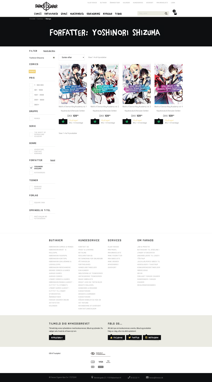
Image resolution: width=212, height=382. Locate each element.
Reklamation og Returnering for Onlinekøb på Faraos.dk (90, 258)
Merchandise (77, 13)
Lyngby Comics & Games (59, 279)
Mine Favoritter (115, 255)
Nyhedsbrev (113, 264)
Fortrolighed (84, 264)
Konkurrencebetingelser (148, 267)
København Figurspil (58, 255)
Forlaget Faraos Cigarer (148, 276)
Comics (40, 19)
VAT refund (83, 303)
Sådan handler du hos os (89, 300)
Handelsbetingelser (87, 267)
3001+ (36, 104)
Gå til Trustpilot (54, 353)
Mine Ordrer (113, 261)
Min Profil (112, 249)
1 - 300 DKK (39, 85)
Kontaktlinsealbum (87, 308)
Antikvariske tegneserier (90, 276)
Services (115, 240)
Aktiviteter (54, 303)
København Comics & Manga (61, 247)
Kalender (126, 3)
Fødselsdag (142, 270)
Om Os (139, 273)
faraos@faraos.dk (156, 378)
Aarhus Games (55, 273)
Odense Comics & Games (59, 270)
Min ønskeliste (162, 3)
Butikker (103, 3)
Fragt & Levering (85, 249)
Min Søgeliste (114, 258)
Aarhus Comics (55, 276)
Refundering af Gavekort (89, 305)
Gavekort (149, 3)
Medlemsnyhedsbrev (146, 285)
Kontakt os (83, 247)
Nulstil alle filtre (49, 51)
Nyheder (107, 13)
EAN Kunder (83, 270)
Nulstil (52, 160)
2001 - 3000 (39, 100)
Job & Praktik (143, 247)
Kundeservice (138, 3)
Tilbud (118, 13)
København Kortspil (58, 258)
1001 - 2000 (39, 95)
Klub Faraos (92, 3)
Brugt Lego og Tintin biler (90, 282)
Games (64, 13)
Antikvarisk (51, 13)
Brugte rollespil (86, 285)
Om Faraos (145, 240)
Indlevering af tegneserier (90, 273)
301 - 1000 (38, 90)
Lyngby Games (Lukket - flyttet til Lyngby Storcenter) (59, 291)
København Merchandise (60, 267)
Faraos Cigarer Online (59, 300)
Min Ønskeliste (114, 252)
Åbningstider (115, 3)
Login (173, 3)
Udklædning (93, 13)
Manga (48, 19)
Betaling (82, 252)
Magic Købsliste (85, 279)
